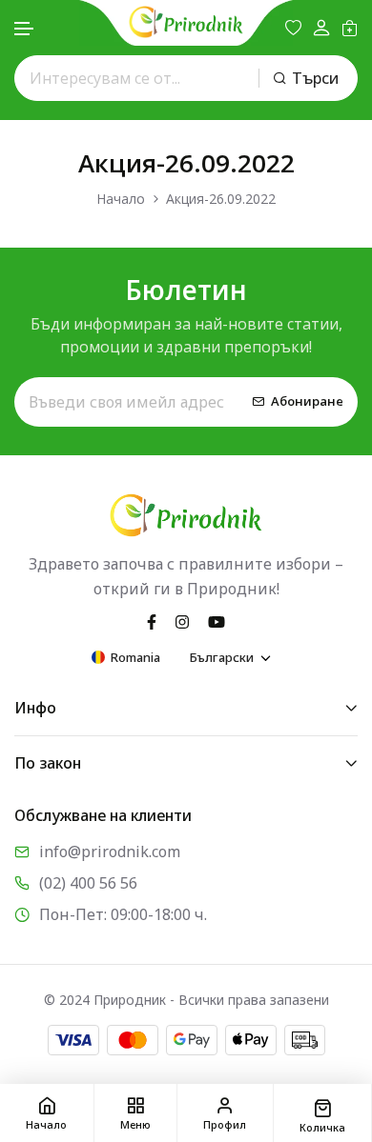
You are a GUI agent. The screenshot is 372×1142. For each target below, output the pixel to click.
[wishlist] (293, 27)
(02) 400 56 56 (88, 882)
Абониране (307, 401)
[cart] (349, 27)
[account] (321, 28)
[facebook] (151, 621)
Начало (120, 198)
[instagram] (182, 621)
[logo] (186, 22)
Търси (315, 78)
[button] (24, 29)
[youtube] (216, 621)
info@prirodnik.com (109, 851)
